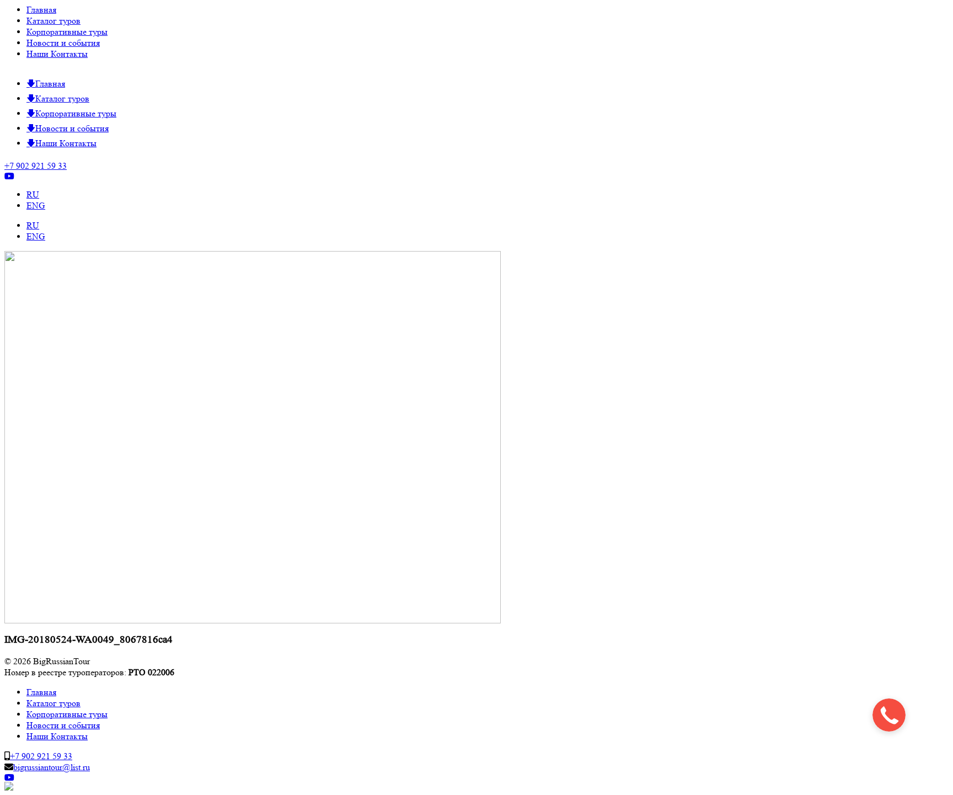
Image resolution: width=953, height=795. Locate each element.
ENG (35, 205)
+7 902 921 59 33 (35, 166)
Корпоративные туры (67, 31)
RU (32, 194)
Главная (41, 9)
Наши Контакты (57, 54)
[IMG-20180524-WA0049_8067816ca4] (252, 620)
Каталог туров (53, 20)
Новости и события (63, 43)
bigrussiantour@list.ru (51, 767)
